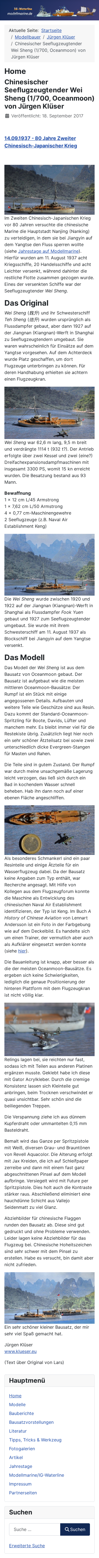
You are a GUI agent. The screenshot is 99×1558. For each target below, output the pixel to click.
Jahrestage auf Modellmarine (48, 251)
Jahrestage (20, 1466)
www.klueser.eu (20, 1351)
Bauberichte (21, 1413)
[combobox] (35, 1529)
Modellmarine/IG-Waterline (36, 1475)
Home (15, 1395)
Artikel (16, 1457)
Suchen (77, 1529)
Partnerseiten (23, 1492)
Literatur (18, 1431)
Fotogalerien (22, 1448)
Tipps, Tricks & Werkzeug (35, 1440)
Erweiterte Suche (27, 1545)
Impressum (20, 1484)
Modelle (17, 1404)
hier (22, 951)
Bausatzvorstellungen (31, 1422)
